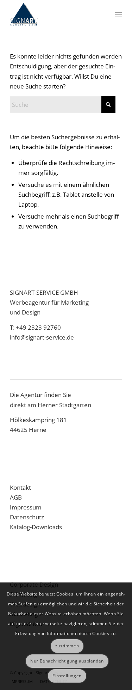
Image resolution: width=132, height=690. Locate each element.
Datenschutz (27, 517)
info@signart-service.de (42, 337)
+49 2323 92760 (38, 327)
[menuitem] (118, 14)
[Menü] (118, 14)
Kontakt (20, 487)
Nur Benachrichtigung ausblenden (67, 661)
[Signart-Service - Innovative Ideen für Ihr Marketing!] (55, 14)
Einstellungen (67, 676)
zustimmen (67, 646)
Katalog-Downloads (36, 527)
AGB (16, 497)
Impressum (26, 507)
